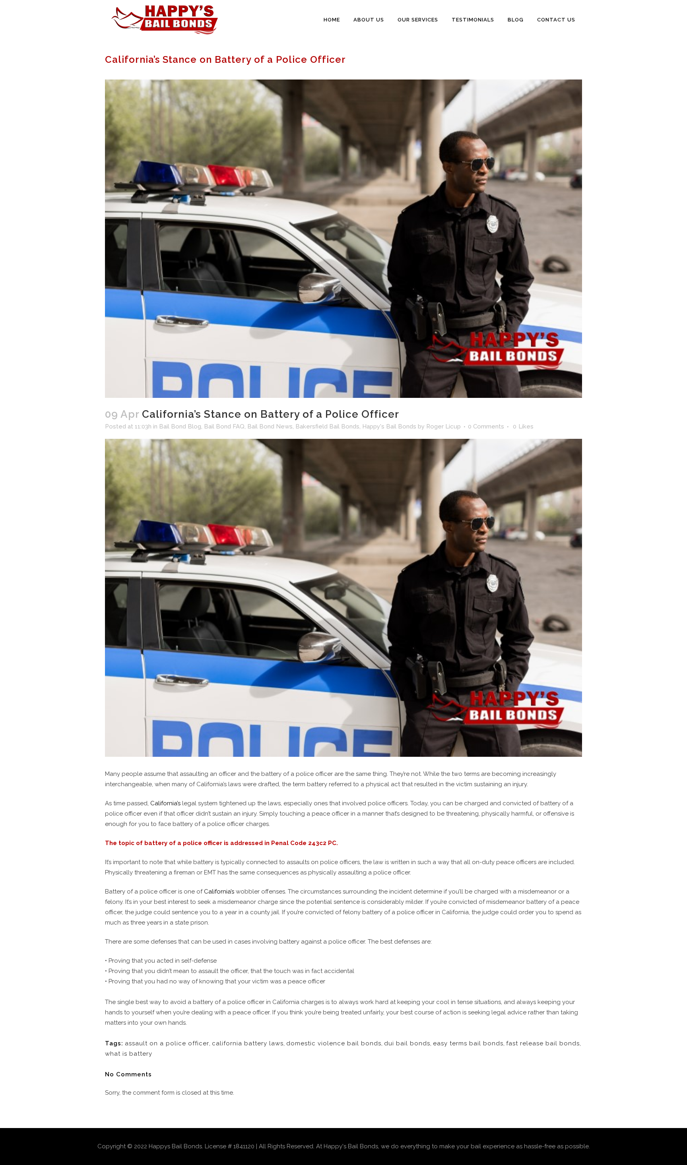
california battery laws (247, 1043)
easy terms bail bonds (468, 1043)
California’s (165, 803)
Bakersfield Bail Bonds (327, 426)
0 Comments (486, 426)
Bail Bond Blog (180, 426)
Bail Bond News (270, 426)
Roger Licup (443, 426)
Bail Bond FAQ (224, 426)
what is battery (128, 1053)
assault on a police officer (167, 1043)
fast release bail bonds (543, 1043)
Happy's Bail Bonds (389, 426)
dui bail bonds (407, 1043)
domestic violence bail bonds (333, 1043)
